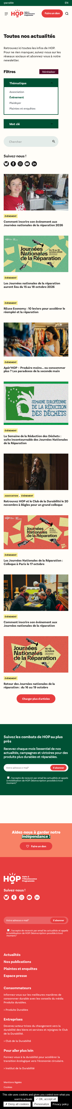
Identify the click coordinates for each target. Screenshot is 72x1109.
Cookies (8, 1087)
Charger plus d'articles (36, 698)
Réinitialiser (48, 71)
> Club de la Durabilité (17, 1040)
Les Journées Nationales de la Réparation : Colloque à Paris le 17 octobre (33, 562)
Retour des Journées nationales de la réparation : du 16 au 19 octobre (29, 685)
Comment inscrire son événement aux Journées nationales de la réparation (30, 623)
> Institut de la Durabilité (19, 1068)
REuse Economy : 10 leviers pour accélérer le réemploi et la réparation (34, 310)
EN (66, 2)
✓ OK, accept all (46, 1099)
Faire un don (52, 13)
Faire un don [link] (38, 846)
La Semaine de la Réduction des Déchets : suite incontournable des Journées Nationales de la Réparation (36, 439)
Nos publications (17, 961)
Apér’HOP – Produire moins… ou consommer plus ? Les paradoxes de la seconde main (34, 369)
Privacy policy (61, 1104)
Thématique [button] (17, 83)
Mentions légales (13, 1082)
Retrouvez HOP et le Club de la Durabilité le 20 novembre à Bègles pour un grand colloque (36, 502)
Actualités (12, 954)
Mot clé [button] (14, 124)
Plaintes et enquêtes (20, 968)
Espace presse (15, 975)
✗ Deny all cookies (17, 1104)
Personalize (41, 1104)
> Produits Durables (16, 1009)
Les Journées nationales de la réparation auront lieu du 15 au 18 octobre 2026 (32, 285)
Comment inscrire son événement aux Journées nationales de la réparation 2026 (33, 223)
